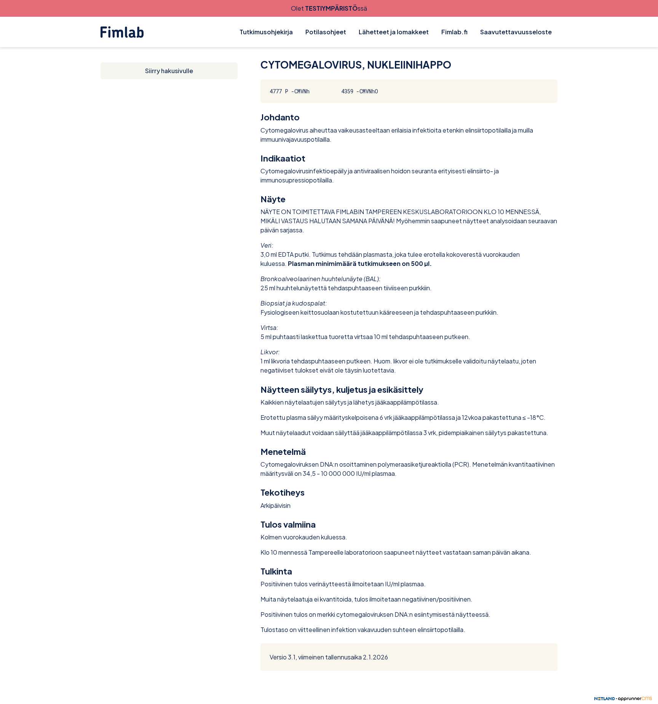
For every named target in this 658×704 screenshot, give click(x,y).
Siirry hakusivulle (169, 71)
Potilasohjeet (325, 32)
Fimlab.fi (454, 32)
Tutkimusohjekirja (266, 32)
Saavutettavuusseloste (516, 32)
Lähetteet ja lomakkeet (394, 32)
